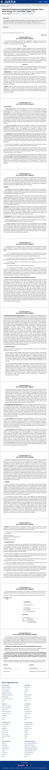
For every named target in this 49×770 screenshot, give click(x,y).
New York (26, 734)
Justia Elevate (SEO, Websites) (31, 749)
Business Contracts (11, 4)
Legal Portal (12, 768)
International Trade (6, 713)
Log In (40, 1)
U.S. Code (4, 726)
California (26, 730)
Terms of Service (27, 768)
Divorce (26, 691)
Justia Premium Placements (30, 747)
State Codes (27, 726)
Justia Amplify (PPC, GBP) (30, 750)
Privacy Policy (34, 768)
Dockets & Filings (5, 736)
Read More (5, 27)
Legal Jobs (4, 743)
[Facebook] (22, 765)
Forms (5, 4)
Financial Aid (27, 709)
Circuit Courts (5, 732)
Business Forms (5, 747)
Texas (25, 736)
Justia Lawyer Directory (29, 745)
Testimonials (27, 754)
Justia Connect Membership (30, 743)
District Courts (5, 734)
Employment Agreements (28, 13)
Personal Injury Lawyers (7, 698)
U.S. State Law (28, 722)
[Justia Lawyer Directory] (30, 765)
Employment (4, 709)
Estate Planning (28, 695)
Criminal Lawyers (5, 691)
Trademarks (4, 752)
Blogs (25, 715)
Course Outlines (28, 711)
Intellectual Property (6, 711)
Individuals (27, 685)
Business (4, 704)
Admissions (27, 707)
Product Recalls (5, 749)
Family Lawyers (5, 696)
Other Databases (6, 741)
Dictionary (26, 705)
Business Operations (6, 707)
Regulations (4, 728)
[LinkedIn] (18, 765)
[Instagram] (23, 765)
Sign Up (45, 1)
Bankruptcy (27, 687)
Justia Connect (5, 768)
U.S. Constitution (5, 724)
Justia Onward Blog (28, 752)
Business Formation (6, 705)
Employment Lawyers (6, 693)
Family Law (26, 696)
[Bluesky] (27, 765)
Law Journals (27, 713)
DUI (25, 693)
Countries (4, 754)
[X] (29, 765)
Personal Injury (27, 698)
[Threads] (25, 765)
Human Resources (17, 13)
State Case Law (27, 728)
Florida (26, 732)
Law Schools (27, 704)
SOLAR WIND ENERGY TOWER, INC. (23, 4)
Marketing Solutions (29, 741)
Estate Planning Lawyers (7, 695)
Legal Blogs (4, 745)
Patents (3, 750)
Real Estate (4, 715)
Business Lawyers (6, 689)
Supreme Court (5, 730)
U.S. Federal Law (6, 722)
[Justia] (10, 2)
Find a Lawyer (5, 685)
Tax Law (3, 717)
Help (22, 768)
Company (18, 768)
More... (3, 700)
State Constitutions (28, 724)
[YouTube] (20, 765)
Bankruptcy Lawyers (6, 687)
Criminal (26, 689)
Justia (2, 4)
